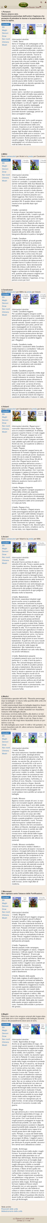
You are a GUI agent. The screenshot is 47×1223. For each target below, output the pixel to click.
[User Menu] (45, 2)
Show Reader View (31, 7)
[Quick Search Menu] (41, 2)
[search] (41, 2)
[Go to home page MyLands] (23, 4)
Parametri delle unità (9, 1209)
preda (30, 156)
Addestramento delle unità (11, 1211)
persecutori (11, 156)
